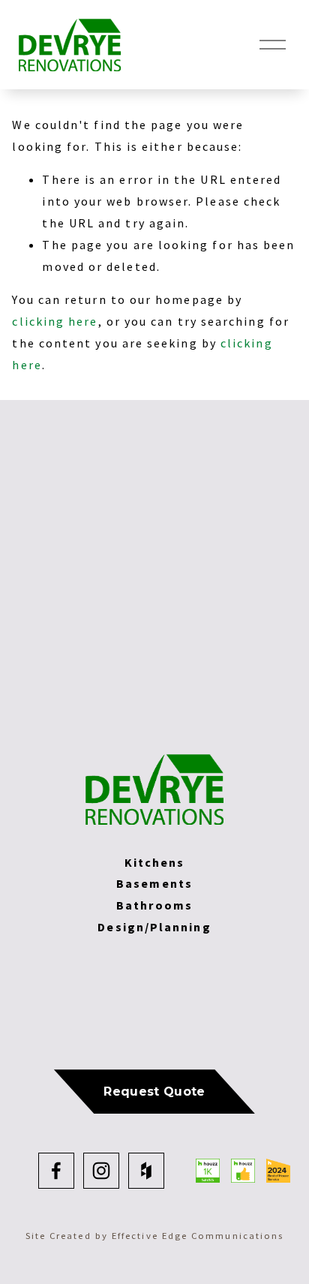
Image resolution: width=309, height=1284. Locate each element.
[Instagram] (101, 1171)
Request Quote (154, 1091)
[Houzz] (146, 1171)
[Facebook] (56, 1171)
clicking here (55, 321)
